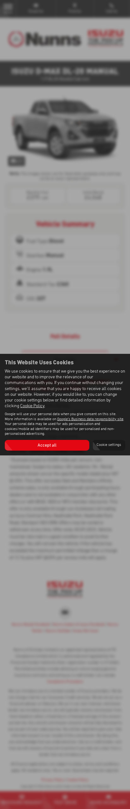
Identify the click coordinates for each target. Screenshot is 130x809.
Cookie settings (109, 445)
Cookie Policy (32, 406)
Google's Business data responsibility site (90, 419)
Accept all (47, 445)
